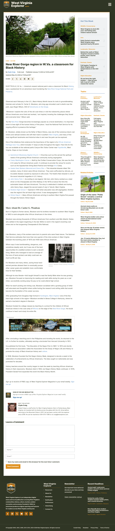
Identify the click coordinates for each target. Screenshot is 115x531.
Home (7, 61)
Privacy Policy (94, 527)
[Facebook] (7, 513)
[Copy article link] (32, 78)
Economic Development (85, 132)
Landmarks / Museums (88, 49)
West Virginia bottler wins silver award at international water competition (92, 218)
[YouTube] (21, 513)
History (71, 86)
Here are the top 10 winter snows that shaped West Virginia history (92, 229)
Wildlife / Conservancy (88, 26)
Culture (12, 61)
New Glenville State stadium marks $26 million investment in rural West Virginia (98, 510)
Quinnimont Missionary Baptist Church (24, 155)
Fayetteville (62, 147)
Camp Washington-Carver (19, 160)
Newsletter (48, 496)
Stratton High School (18, 190)
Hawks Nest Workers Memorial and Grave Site (27, 168)
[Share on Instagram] (24, 78)
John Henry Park (16, 179)
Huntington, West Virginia (49, 296)
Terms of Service (104, 527)
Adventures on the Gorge (39, 107)
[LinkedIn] (31, 513)
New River (15, 122)
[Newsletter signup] (8, 395)
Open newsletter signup (73, 497)
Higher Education (86, 75)
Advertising (49, 506)
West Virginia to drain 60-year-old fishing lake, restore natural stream (90, 30)
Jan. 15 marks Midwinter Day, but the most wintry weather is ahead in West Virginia (93, 240)
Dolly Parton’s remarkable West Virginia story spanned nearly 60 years (90, 42)
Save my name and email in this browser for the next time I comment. (34, 462)
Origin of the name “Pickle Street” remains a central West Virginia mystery (92, 197)
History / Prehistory (84, 97)
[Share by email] (28, 78)
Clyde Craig (11, 72)
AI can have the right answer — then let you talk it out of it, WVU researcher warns (89, 81)
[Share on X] (16, 78)
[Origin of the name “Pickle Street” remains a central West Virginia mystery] (93, 183)
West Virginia (53, 135)
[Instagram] (12, 513)
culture (44, 351)
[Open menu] (110, 4)
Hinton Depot (15, 195)
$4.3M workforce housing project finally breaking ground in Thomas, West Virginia (86, 141)
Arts (55, 166)
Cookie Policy (77, 527)
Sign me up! (17, 397)
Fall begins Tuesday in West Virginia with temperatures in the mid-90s (90, 67)
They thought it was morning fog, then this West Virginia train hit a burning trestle (86, 161)
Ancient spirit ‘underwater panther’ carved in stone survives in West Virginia (86, 105)
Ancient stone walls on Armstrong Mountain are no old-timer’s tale (92, 208)
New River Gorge (59, 309)
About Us (48, 493)
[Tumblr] (26, 513)
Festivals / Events (86, 62)
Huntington (71, 264)
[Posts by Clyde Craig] (12, 407)
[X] (17, 513)
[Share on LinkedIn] (20, 78)
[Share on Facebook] (12, 78)
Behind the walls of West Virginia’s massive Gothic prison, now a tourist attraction (90, 54)
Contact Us (48, 509)
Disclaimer (85, 527)
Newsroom (48, 490)
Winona (35, 309)
